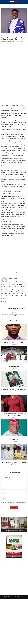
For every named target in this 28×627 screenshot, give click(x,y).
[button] (14, 524)
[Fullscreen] (24, 530)
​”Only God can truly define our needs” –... (14, 342)
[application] (14, 524)
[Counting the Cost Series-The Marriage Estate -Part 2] (14, 379)
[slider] (13, 530)
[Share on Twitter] (19, 273)
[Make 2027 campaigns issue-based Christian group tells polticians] (14, 403)
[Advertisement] (14, 58)
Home (2, 6)
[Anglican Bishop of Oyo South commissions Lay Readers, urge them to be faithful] (14, 452)
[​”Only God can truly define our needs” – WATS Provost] (14, 332)
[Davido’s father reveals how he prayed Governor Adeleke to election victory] (14, 427)
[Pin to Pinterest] (20, 273)
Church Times (10, 41)
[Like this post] (16, 273)
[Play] (3, 530)
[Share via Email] (22, 273)
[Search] (26, 1)
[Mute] (22, 530)
